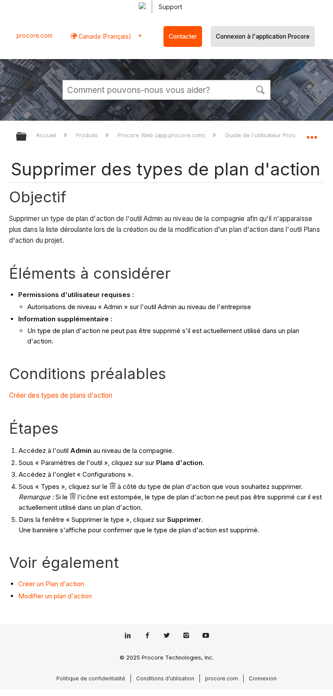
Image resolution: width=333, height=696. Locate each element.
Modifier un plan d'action (55, 596)
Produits (88, 135)
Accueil (47, 135)
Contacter (183, 36)
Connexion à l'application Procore (263, 36)
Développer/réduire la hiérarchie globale (26, 137)
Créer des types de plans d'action (60, 395)
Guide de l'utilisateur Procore (265, 135)
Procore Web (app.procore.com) (162, 135)
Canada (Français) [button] (104, 36)
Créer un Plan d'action (51, 584)
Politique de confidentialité (90, 678)
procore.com (34, 35)
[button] (260, 89)
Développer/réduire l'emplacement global (312, 134)
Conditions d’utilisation (165, 678)
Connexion (263, 678)
